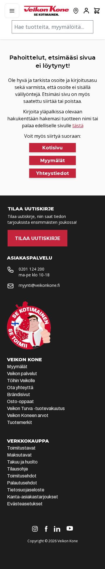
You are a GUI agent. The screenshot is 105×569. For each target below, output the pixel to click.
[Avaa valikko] (12, 10)
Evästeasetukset (25, 503)
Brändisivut (18, 394)
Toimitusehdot (21, 475)
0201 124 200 (31, 269)
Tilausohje (17, 468)
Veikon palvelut (22, 373)
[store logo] (46, 11)
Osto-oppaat (20, 401)
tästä (77, 125)
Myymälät (17, 366)
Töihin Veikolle (21, 380)
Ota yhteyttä (20, 387)
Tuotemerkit (19, 422)
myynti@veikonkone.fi (39, 285)
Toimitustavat (21, 447)
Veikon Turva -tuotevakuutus (36, 408)
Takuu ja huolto (22, 461)
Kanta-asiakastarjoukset (32, 496)
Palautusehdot (22, 482)
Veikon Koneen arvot (27, 415)
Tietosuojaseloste (25, 489)
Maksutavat (19, 454)
